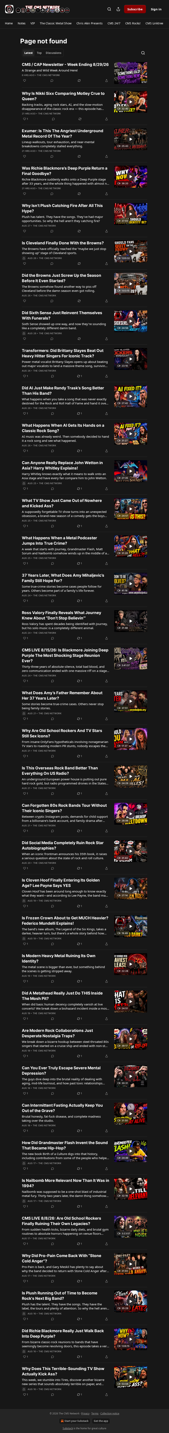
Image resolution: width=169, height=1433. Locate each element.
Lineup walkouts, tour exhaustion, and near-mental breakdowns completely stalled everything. (58, 144)
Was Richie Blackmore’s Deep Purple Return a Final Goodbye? (64, 171)
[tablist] (43, 53)
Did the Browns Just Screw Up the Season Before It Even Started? (61, 278)
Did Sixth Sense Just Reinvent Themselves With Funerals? (62, 315)
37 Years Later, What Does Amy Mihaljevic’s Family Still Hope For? (63, 578)
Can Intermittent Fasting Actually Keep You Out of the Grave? (62, 1108)
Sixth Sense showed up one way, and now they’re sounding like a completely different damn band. (64, 326)
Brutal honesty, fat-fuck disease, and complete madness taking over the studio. (61, 1118)
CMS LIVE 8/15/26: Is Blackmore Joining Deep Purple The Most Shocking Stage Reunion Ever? (65, 655)
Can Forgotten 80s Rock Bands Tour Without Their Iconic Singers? (64, 808)
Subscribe (135, 9)
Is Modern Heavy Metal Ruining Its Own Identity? (58, 958)
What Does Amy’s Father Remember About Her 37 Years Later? (62, 695)
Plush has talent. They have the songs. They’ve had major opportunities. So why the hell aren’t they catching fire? (62, 219)
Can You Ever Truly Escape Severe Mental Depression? (61, 1071)
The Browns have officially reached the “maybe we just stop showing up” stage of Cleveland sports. (64, 251)
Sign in (156, 9)
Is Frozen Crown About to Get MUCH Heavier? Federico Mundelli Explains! (65, 921)
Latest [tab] (28, 53)
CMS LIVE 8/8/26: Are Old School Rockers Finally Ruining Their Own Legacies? (61, 1221)
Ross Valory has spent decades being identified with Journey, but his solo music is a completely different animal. (65, 626)
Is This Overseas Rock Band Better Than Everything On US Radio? (60, 771)
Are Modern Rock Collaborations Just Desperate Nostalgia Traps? (57, 1033)
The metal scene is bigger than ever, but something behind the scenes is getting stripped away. (63, 969)
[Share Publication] (118, 9)
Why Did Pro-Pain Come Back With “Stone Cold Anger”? (61, 1258)
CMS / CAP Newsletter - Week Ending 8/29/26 (65, 64)
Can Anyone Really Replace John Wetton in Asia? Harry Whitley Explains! (62, 465)
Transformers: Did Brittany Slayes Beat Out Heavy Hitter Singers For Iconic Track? (62, 353)
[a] (131, 102)
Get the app (101, 1421)
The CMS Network (48, 75)
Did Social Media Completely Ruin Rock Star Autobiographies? (63, 845)
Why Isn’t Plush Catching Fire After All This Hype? (62, 208)
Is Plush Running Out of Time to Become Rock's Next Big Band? (59, 1296)
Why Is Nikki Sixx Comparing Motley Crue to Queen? (63, 96)
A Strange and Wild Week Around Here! (50, 70)
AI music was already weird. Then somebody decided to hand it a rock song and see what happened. (65, 438)
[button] (8, 23)
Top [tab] (39, 53)
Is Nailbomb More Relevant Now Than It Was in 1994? (65, 1183)
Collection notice (109, 1413)
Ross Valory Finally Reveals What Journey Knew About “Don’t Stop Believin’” (61, 615)
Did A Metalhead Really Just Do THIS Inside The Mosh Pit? (62, 996)
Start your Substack (76, 1421)
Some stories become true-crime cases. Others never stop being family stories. (63, 706)
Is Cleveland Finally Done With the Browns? (63, 243)
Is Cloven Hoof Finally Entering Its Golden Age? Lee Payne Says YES (61, 883)
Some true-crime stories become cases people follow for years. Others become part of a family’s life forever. (62, 588)
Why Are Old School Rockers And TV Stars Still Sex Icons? (62, 733)
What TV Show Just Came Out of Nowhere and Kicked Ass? (62, 503)
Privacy (85, 1413)
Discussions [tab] (53, 53)
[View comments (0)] (52, 80)
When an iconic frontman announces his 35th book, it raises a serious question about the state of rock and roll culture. (64, 856)
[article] (84, 73)
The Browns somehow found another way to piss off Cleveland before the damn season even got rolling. (59, 288)
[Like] (24, 80)
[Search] (109, 9)
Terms (95, 1413)
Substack (68, 1428)
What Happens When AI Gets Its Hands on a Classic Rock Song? (63, 428)
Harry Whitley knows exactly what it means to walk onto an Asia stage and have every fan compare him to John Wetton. (64, 476)
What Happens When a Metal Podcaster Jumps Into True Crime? (59, 541)
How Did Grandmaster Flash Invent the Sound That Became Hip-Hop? (65, 1145)
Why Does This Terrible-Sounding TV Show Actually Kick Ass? (63, 1371)
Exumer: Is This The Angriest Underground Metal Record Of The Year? (62, 133)
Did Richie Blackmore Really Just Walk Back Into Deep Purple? (63, 1333)
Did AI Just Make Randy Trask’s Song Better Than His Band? (63, 391)
